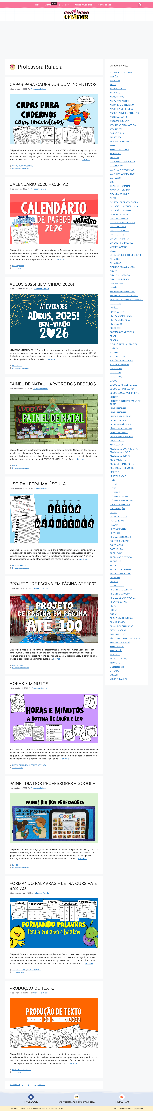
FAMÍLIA (114, 308)
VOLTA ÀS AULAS (118, 679)
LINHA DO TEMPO (119, 432)
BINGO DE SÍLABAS (119, 149)
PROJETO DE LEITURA (120, 569)
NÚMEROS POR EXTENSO (122, 500)
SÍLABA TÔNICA (118, 622)
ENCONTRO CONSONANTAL (124, 295)
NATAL (15, 465)
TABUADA (115, 654)
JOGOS (113, 381)
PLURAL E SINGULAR (120, 537)
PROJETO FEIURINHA (120, 573)
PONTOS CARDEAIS (119, 541)
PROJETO (114, 565)
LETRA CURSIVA (19, 565)
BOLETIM (114, 157)
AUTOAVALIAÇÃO (118, 117)
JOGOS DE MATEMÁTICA (122, 389)
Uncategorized (18, 266)
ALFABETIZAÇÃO (19, 970)
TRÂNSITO (115, 663)
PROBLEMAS (116, 553)
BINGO (113, 145)
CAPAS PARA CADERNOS (22, 166)
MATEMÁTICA (116, 445)
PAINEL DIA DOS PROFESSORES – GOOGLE (52, 783)
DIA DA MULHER (118, 226)
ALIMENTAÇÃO (117, 97)
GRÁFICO (114, 348)
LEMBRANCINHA (118, 408)
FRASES (114, 340)
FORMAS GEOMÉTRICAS (122, 332)
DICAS (113, 251)
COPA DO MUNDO (119, 214)
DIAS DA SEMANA (118, 247)
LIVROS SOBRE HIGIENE (121, 436)
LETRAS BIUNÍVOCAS (120, 424)
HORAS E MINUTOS (29, 683)
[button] (140, 5)
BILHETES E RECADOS (121, 141)
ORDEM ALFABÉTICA (120, 504)
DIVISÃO (114, 287)
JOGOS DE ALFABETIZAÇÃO (123, 385)
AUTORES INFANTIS (119, 121)
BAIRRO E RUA (117, 133)
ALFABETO (115, 93)
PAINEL (15, 865)
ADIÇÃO (114, 76)
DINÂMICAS (115, 263)
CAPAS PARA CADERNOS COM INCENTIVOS (53, 84)
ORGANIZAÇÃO (117, 508)
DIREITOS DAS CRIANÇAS (122, 267)
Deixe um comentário (20, 168)
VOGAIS (114, 675)
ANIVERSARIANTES (119, 101)
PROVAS (114, 581)
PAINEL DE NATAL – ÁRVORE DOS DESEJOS (53, 383)
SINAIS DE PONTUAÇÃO (121, 626)
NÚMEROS (115, 492)
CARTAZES (115, 178)
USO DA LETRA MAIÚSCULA (38, 483)
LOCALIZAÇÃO (117, 441)
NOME (113, 488)
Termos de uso (104, 4)
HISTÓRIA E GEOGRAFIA (121, 360)
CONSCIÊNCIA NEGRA (120, 210)
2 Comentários (18, 972)
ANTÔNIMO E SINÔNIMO (122, 105)
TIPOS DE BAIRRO (118, 659)
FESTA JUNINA (117, 312)
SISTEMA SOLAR (118, 630)
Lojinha (50, 4)
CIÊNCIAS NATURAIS (120, 190)
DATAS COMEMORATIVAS (122, 222)
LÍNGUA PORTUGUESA (121, 428)
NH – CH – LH (116, 484)
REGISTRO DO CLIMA (120, 594)
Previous (15, 1084)
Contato (65, 4)
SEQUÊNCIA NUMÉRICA (121, 618)
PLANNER (115, 533)
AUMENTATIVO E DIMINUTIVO (124, 113)
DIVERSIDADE (116, 283)
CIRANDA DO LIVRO (119, 194)
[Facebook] (31, 1097)
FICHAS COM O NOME (121, 316)
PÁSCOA (114, 525)
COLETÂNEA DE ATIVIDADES (124, 202)
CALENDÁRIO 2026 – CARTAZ (39, 184)
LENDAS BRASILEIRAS (120, 416)
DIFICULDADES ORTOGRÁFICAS (125, 255)
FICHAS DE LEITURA (120, 320)
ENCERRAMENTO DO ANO (122, 291)
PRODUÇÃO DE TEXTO (32, 988)
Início (37, 4)
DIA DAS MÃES (117, 235)
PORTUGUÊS (116, 549)
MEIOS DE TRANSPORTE (122, 464)
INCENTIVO (115, 372)
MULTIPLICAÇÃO (118, 476)
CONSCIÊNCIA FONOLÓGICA (124, 206)
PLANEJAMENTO (118, 529)
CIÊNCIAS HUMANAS (120, 186)
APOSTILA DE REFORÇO (122, 109)
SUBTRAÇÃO (116, 650)
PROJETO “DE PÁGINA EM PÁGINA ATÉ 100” (53, 583)
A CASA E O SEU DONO (121, 72)
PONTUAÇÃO (116, 545)
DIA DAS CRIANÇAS (119, 230)
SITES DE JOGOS (118, 634)
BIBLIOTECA (116, 137)
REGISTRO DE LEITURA (121, 590)
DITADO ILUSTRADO (120, 275)
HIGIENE (114, 352)
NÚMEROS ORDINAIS (120, 496)
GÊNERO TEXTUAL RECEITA (123, 344)
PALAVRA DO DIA (118, 517)
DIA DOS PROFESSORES (121, 243)
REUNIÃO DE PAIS (118, 602)
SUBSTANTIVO (117, 646)
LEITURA (114, 397)
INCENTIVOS (116, 377)
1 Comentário (17, 268)
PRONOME (115, 577)
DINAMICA (115, 259)
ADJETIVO (115, 80)
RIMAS (113, 606)
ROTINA (113, 610)
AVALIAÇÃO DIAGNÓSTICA (123, 125)
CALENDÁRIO (116, 166)
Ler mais (86, 159)
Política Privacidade (83, 4)
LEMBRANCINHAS (119, 412)
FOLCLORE (115, 328)
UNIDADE (114, 671)
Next (41, 1084)
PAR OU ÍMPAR (117, 521)
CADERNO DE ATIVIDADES (122, 162)
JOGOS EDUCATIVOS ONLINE (124, 393)
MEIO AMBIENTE (118, 460)
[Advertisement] (76, 38)
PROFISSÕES (116, 561)
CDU (112, 182)
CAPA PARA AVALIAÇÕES (122, 170)
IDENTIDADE (116, 368)
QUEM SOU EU (117, 585)
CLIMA (113, 198)
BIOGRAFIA (115, 153)
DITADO (113, 271)
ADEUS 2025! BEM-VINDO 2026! (42, 284)
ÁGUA (113, 84)
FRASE (113, 336)
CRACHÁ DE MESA (119, 218)
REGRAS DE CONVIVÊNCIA (123, 598)
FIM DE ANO (17, 366)
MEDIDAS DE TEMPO (37, 765)
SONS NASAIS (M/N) (120, 642)
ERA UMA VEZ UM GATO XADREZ (126, 299)
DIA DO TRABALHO (119, 239)
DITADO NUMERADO (120, 279)
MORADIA (114, 472)
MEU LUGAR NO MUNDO (122, 468)
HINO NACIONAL (118, 356)
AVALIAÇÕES (116, 129)
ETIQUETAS (115, 304)
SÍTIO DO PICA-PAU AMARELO (125, 638)
